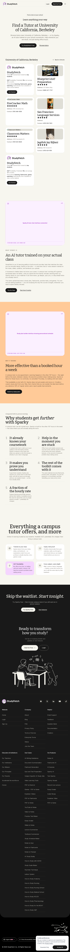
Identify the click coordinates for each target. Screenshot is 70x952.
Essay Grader (29, 821)
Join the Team (29, 746)
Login (47, 4)
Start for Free (57, 4)
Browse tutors (44, 45)
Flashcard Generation (32, 767)
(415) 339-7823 (47, 123)
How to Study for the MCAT (34, 905)
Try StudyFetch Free (28, 45)
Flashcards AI (51, 763)
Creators (50, 733)
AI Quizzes (50, 767)
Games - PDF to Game (32, 789)
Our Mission (6, 767)
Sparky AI (50, 771)
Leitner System (29, 874)
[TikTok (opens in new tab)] (66, 701)
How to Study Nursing (32, 883)
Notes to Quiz (29, 843)
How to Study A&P (31, 910)
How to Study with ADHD (33, 861)
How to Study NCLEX (32, 896)
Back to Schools (60, 59)
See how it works (25, 290)
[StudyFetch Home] (10, 4)
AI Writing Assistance (31, 758)
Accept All (60, 947)
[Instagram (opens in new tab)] (41, 701)
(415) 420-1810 (47, 150)
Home (4, 715)
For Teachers (6, 758)
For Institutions (7, 763)
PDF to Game (51, 803)
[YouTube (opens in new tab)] (60, 701)
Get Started (12, 92)
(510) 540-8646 (17, 142)
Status (27, 742)
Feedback (50, 719)
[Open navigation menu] (65, 4)
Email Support (52, 715)
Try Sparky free (28, 610)
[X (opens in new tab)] (47, 701)
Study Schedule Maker (32, 838)
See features (43, 610)
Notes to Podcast (30, 852)
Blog (26, 719)
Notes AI (50, 758)
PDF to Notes (29, 803)
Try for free (11, 290)
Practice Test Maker (31, 816)
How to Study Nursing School (34, 888)
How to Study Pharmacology (34, 901)
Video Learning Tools (31, 780)
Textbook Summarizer (32, 834)
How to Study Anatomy (32, 879)
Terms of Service (30, 733)
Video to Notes (29, 812)
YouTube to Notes (30, 807)
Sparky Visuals (52, 780)
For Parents (6, 776)
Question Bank (52, 724)
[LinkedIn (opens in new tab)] (53, 701)
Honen (4, 785)
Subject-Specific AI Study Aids (34, 776)
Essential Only (44, 947)
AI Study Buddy (30, 856)
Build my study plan (14, 392)
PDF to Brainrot (30, 785)
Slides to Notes (29, 825)
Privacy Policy (29, 728)
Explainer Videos (30, 794)
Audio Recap (51, 794)
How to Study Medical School (34, 892)
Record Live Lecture (53, 785)
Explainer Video (52, 798)
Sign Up (4, 724)
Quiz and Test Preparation (33, 771)
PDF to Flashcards (31, 798)
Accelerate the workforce (10, 780)
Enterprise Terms (30, 737)
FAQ (26, 724)
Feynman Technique (31, 870)
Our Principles (6, 771)
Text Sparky (51, 776)
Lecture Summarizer (31, 830)
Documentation (52, 728)
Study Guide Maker (31, 865)
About (27, 715)
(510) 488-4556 (17, 111)
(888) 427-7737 (48, 90)
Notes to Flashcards (31, 847)
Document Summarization (33, 763)
